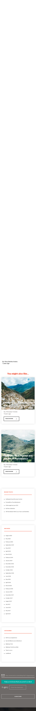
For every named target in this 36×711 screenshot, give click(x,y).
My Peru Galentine (10, 508)
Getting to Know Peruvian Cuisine (14, 499)
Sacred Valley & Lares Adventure (14, 641)
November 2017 (10, 595)
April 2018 (8, 582)
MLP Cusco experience (11, 637)
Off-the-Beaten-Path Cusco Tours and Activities (17, 511)
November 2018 (10, 567)
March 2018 (9, 585)
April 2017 (8, 613)
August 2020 (9, 535)
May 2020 (8, 538)
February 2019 (9, 557)
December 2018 (10, 563)
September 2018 (10, 573)
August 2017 (9, 601)
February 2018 (9, 588)
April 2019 (8, 551)
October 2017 (9, 598)
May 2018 (8, 579)
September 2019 (10, 545)
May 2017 (8, 610)
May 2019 (8, 548)
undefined (8, 653)
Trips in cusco (9, 650)
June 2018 (8, 576)
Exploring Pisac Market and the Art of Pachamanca (18, 457)
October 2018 (9, 570)
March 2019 (9, 554)
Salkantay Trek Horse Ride (12, 647)
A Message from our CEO (12, 505)
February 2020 (9, 542)
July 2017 (8, 604)
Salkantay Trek (9, 644)
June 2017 (8, 607)
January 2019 (9, 560)
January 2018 (9, 592)
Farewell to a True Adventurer (13, 502)
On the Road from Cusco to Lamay (18, 404)
